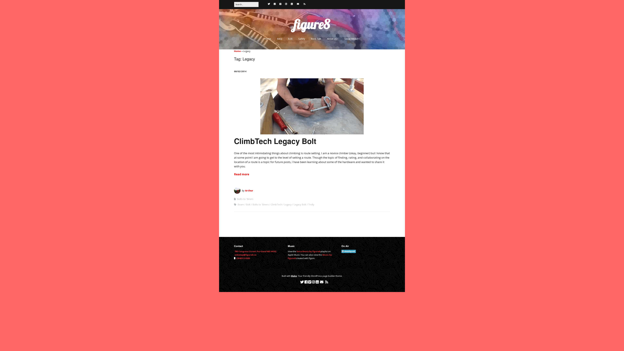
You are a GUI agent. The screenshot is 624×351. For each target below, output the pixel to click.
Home (268, 38)
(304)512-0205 (243, 258)
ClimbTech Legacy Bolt (275, 141)
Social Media (351, 38)
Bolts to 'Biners (245, 199)
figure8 (312, 24)
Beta (279, 38)
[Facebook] (274, 4)
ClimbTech (276, 204)
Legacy (288, 204)
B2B (290, 38)
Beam (241, 204)
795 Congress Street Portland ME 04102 (255, 251)
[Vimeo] (280, 4)
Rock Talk (316, 38)
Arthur (249, 190)
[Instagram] (286, 4)
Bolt (248, 204)
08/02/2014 (240, 71)
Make (294, 275)
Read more (241, 174)
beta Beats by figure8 (308, 251)
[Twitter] (269, 4)
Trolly (311, 204)
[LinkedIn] (291, 4)
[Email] (298, 4)
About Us (332, 38)
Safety (301, 38)
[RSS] (304, 4)
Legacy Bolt (300, 204)
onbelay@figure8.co (245, 254)
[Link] (263, 4)
